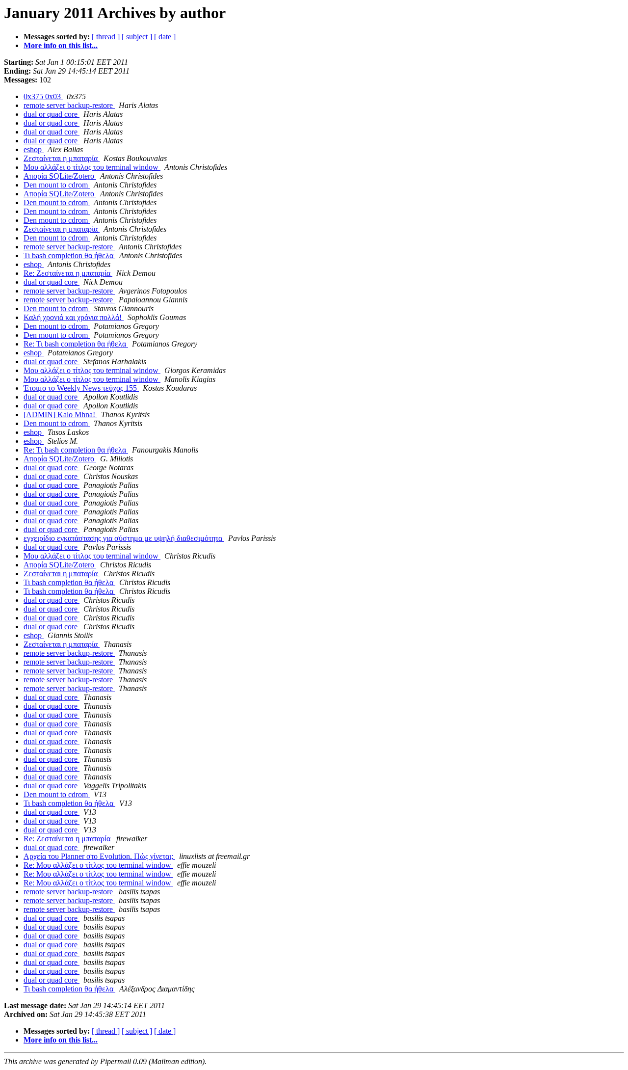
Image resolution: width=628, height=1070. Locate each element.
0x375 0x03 (43, 96)
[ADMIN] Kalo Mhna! (60, 414)
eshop (34, 149)
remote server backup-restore (69, 105)
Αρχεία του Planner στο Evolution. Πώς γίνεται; (99, 856)
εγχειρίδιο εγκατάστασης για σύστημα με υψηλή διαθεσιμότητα (124, 538)
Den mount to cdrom (57, 185)
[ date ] (165, 36)
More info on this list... (61, 45)
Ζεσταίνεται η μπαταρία (62, 158)
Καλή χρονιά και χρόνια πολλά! (74, 317)
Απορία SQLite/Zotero (60, 176)
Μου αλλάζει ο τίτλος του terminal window (92, 167)
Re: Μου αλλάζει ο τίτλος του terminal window (98, 865)
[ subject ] (137, 36)
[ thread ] (106, 36)
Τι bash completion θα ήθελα (69, 255)
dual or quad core (51, 114)
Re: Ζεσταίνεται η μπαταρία (68, 273)
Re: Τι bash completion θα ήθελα (76, 344)
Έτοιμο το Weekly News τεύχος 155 (81, 388)
